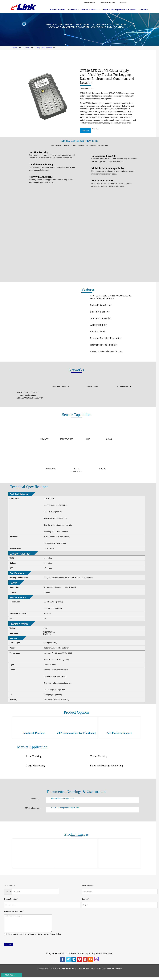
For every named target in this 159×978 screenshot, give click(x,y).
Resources (132, 10)
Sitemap (118, 968)
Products (61, 10)
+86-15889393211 (89, 2)
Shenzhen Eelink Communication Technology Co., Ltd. (78, 968)
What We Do (72, 10)
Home (54, 10)
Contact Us (144, 10)
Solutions (94, 10)
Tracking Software (118, 10)
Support (105, 10)
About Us (84, 10)
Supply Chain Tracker (43, 48)
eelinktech (123, 2)
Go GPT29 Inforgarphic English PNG (65, 808)
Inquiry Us (85, 130)
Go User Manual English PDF (62, 798)
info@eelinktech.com (107, 2)
